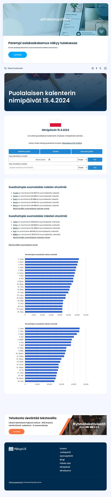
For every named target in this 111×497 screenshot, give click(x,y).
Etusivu (63, 448)
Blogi (62, 459)
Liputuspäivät (66, 456)
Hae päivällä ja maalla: (18, 156)
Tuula (15, 193)
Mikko (15, 234)
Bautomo (38, 482)
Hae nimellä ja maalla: (18, 164)
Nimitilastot (65, 470)
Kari (15, 231)
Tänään (55, 151)
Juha (15, 222)
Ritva (15, 205)
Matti (15, 228)
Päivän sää (65, 463)
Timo (15, 225)
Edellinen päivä (24, 151)
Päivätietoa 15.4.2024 (72, 143)
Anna (15, 202)
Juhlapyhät (65, 452)
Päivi (15, 199)
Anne (15, 196)
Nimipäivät (65, 467)
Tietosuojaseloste (16, 482)
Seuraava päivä (87, 151)
